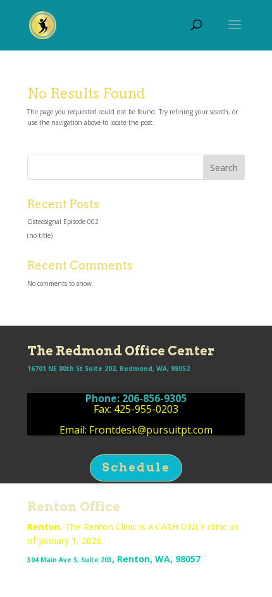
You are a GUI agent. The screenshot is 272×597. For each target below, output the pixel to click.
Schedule (136, 467)
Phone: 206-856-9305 (136, 398)
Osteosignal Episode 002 (63, 221)
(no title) (40, 235)
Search (224, 168)
